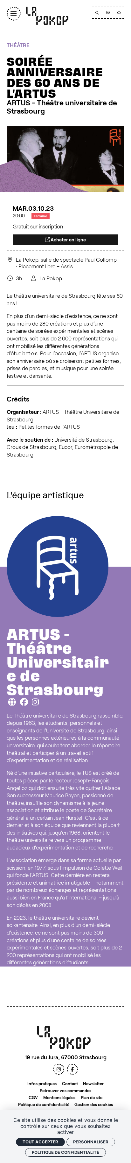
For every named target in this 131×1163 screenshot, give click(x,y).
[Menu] (14, 14)
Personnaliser (90, 1141)
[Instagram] (58, 1069)
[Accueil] (47, 16)
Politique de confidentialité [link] (65, 1152)
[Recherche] (97, 12)
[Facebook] (72, 1069)
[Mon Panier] (119, 12)
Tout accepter (40, 1141)
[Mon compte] (108, 12)
